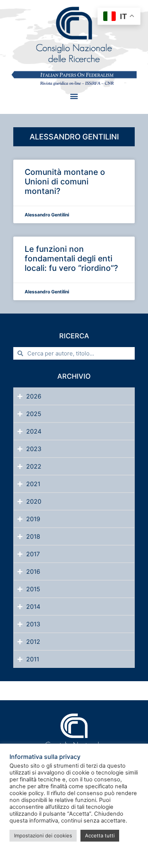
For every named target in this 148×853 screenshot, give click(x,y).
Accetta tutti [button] (100, 835)
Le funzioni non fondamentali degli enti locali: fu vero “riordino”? (71, 258)
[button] (74, 96)
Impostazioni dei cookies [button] (43, 835)
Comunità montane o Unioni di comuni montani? (65, 181)
